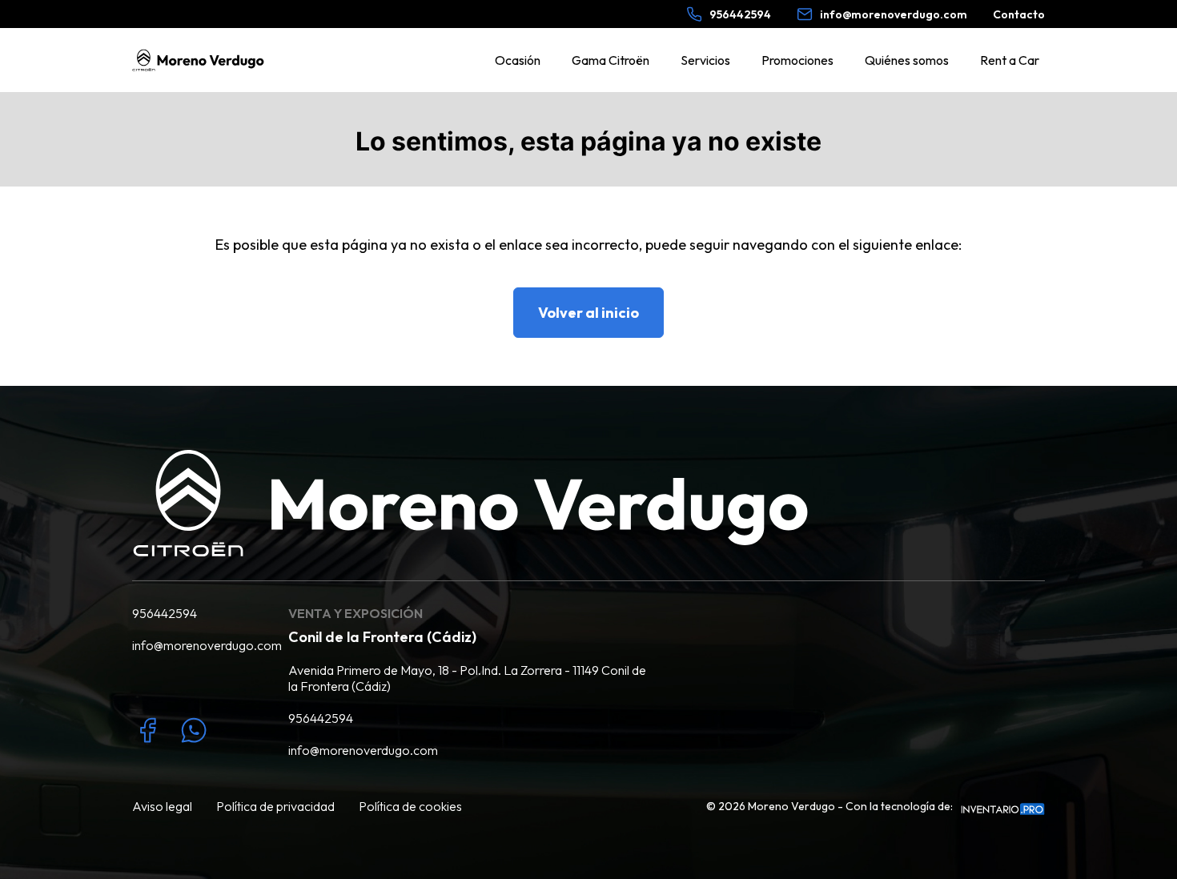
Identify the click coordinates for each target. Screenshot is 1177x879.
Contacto (1019, 14)
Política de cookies (410, 806)
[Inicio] (198, 60)
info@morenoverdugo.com (198, 645)
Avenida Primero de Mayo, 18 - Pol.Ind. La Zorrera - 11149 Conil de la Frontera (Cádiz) (467, 678)
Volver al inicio (588, 312)
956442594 (164, 613)
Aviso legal (162, 806)
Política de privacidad (275, 806)
